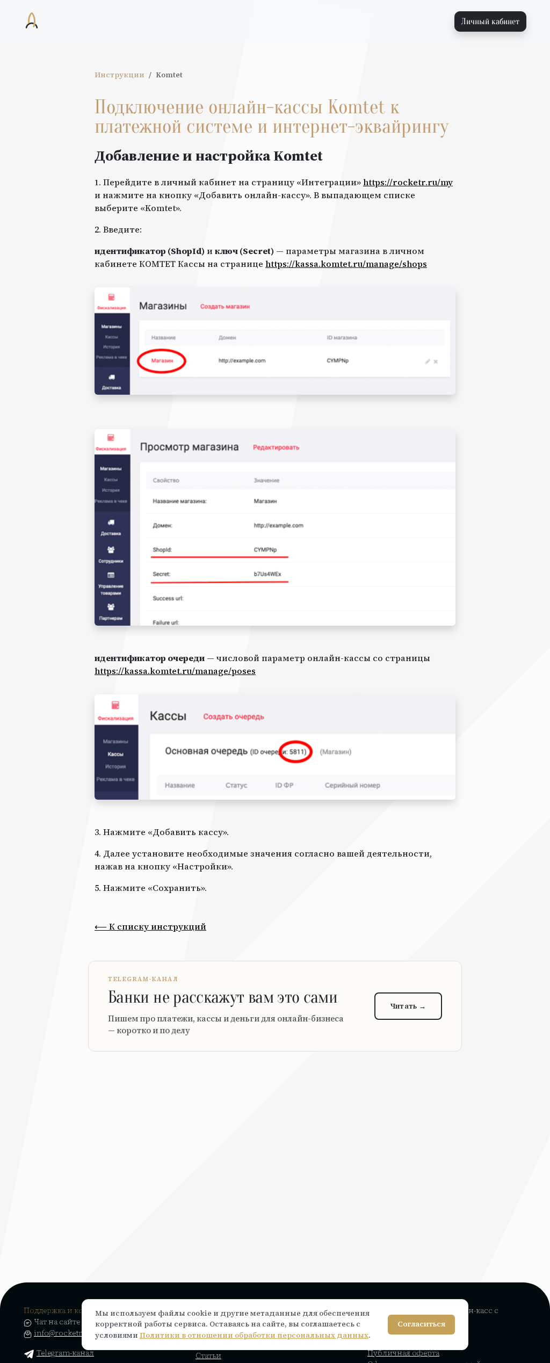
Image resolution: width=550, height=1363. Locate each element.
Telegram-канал (65, 1352)
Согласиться (421, 1324)
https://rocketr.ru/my (408, 182)
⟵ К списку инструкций (150, 926)
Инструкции (119, 75)
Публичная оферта (403, 1352)
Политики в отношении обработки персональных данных (254, 1335)
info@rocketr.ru (63, 1333)
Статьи (208, 1355)
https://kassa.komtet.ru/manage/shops (346, 264)
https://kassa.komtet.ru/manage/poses (175, 671)
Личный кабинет (490, 21)
